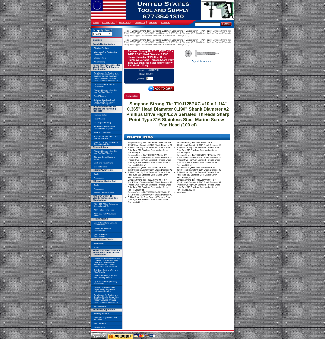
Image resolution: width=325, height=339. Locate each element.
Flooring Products (101, 48)
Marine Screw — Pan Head (198, 31)
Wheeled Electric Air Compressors (102, 230)
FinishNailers (99, 119)
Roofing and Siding (102, 123)
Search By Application (104, 44)
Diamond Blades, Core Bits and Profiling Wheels (105, 91)
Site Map (153, 22)
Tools (96, 174)
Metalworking (99, 62)
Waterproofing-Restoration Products (105, 53)
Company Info (108, 22)
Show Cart (165, 22)
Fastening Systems (161, 31)
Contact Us (140, 22)
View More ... (182, 192)
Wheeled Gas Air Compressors (101, 235)
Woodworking (100, 58)
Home (96, 22)
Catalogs (97, 40)
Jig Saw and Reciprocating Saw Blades (105, 85)
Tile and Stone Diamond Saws (104, 158)
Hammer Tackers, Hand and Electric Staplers (106, 137)
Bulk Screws (177, 31)
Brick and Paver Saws (103, 163)
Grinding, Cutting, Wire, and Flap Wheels (106, 271)
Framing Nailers (100, 115)
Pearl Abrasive (100, 96)
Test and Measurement (104, 193)
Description (132, 96)
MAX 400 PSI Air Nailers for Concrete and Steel (106, 143)
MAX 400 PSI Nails (102, 132)
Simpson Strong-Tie (141, 31)
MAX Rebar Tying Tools (104, 210)
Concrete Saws (100, 167)
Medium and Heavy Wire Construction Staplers (104, 128)
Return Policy (125, 22)
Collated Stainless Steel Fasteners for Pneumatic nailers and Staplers (104, 289)
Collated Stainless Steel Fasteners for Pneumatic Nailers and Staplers (104, 102)
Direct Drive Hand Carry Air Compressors (105, 224)
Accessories (99, 178)
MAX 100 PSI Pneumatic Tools (105, 215)
